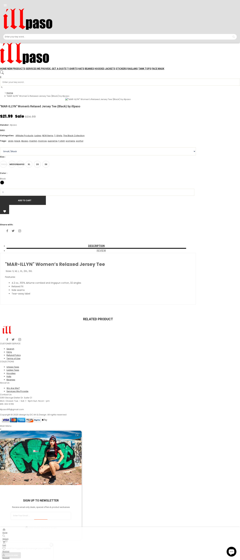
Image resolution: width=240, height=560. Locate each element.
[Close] (77, 435)
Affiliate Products (24, 135)
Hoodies (99, 68)
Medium (12, 164)
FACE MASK (158, 68)
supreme (52, 140)
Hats (81, 68)
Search (10, 348)
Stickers (121, 68)
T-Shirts (58, 135)
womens (70, 140)
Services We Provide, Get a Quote (46, 68)
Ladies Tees (13, 370)
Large (21, 164)
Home (3, 68)
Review (101, 250)
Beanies (89, 68)
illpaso (24, 140)
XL (29, 164)
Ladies (37, 135)
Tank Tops (144, 68)
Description (96, 245)
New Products (16, 68)
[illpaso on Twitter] (13, 231)
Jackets (110, 68)
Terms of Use (13, 358)
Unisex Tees (13, 366)
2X (37, 164)
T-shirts (72, 68)
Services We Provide (17, 391)
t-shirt (61, 140)
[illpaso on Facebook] (7, 231)
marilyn (33, 140)
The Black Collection (74, 135)
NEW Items (47, 135)
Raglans (132, 68)
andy (10, 140)
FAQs (9, 352)
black (17, 140)
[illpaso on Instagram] (19, 231)
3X (46, 164)
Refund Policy (14, 355)
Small (4, 164)
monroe (42, 140)
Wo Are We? (13, 388)
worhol (79, 140)
